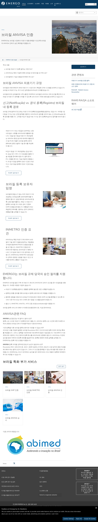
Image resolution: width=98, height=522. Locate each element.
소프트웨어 (30, 3)
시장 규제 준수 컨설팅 (8, 477)
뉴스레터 (37, 3)
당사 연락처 (43, 482)
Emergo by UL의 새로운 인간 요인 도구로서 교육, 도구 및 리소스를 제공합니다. (87, 488)
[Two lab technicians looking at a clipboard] (54, 246)
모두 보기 (61, 366)
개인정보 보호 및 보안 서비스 (10, 486)
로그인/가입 (75, 110)
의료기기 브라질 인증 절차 (80, 81)
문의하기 (83, 67)
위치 (41, 486)
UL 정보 (42, 477)
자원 (42, 3)
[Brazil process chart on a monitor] (54, 149)
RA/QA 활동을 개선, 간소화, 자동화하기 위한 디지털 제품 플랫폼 (87, 474)
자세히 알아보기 (13, 173)
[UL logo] (10, 4)
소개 (51, 3)
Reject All (79, 519)
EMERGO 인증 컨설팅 (11, 60)
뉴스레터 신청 (57, 4)
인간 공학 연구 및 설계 (8, 482)
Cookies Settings (69, 519)
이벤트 (47, 3)
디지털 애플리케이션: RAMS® (10, 491)
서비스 (24, 3)
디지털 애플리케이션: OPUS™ (10, 495)
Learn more (54, 514)
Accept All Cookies (89, 519)
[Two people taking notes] (54, 199)
